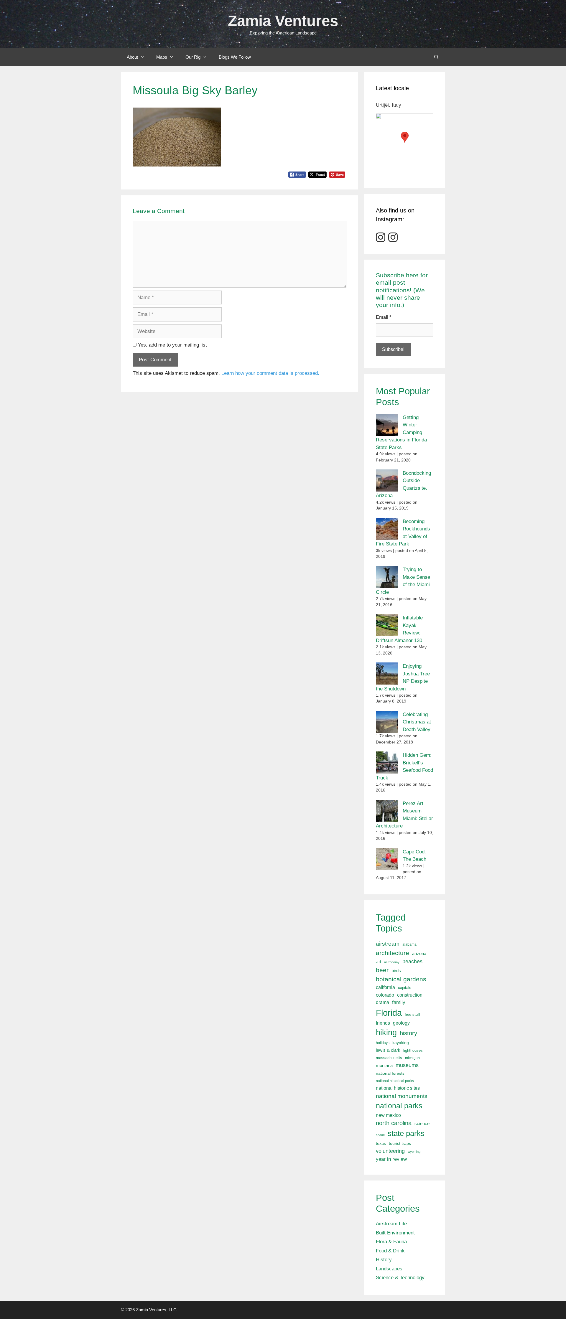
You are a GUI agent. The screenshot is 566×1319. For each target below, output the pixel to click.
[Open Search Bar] (436, 57)
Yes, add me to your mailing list (171, 345)
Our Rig (192, 57)
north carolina (394, 1123)
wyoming (414, 1151)
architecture (392, 952)
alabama (409, 944)
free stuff (412, 1015)
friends (383, 1022)
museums (407, 1065)
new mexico (388, 1115)
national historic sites (398, 1088)
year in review (391, 1159)
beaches (412, 961)
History (384, 1259)
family (398, 1002)
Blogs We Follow (235, 57)
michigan (412, 1058)
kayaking (400, 1043)
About (132, 57)
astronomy (391, 962)
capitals (404, 988)
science (422, 1123)
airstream (387, 944)
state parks (406, 1133)
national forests (390, 1073)
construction (409, 995)
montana (384, 1065)
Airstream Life (391, 1223)
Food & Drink (390, 1251)
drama (382, 1002)
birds (396, 970)
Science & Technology (400, 1277)
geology (401, 1022)
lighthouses (413, 1050)
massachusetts (389, 1058)
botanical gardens (401, 979)
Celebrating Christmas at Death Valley (417, 722)
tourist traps (400, 1143)
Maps (161, 57)
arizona (419, 953)
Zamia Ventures (283, 20)
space (380, 1135)
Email (383, 317)
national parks (399, 1106)
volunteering (390, 1151)
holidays (382, 1043)
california (385, 987)
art (378, 961)
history (408, 1033)
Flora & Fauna (391, 1241)
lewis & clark (388, 1050)
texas (381, 1143)
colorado (385, 995)
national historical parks (395, 1081)
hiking (386, 1032)
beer (382, 970)
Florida (389, 1013)
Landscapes (389, 1269)
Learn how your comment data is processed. (270, 373)
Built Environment (395, 1233)
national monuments (401, 1096)
